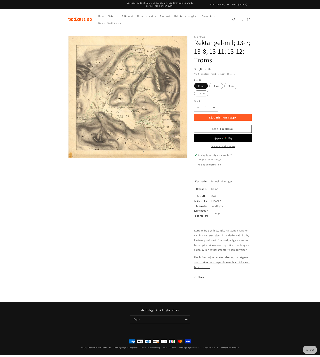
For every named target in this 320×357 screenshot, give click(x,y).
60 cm (216, 85)
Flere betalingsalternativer (223, 146)
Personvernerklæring (151, 347)
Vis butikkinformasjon (209, 164)
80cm (231, 85)
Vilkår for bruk (169, 347)
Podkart (91, 347)
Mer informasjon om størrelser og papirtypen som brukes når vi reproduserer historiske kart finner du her (222, 262)
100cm (201, 93)
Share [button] (201, 277)
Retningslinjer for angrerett (126, 347)
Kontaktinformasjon (230, 347)
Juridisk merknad (210, 347)
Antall (197, 100)
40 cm (201, 85)
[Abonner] (186, 319)
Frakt (212, 74)
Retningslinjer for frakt (189, 347)
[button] (113, 16)
